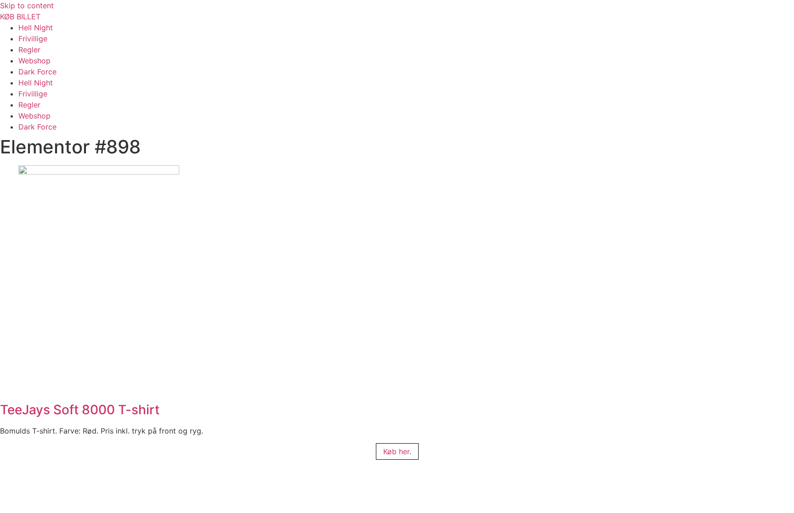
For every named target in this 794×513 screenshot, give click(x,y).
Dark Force (37, 71)
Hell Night (35, 27)
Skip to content (27, 5)
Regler (29, 49)
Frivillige (32, 38)
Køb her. (397, 451)
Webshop (34, 60)
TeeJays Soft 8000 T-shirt (79, 409)
